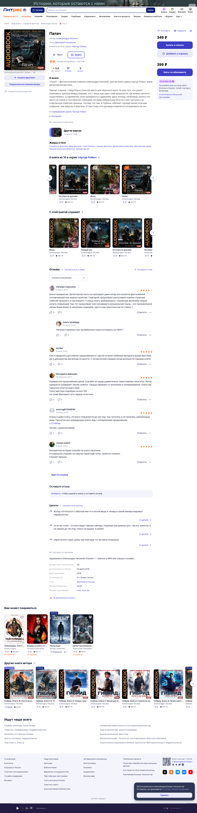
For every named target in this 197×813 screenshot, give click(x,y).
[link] (97, 287)
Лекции (136, 16)
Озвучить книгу (51, 784)
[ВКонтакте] (184, 772)
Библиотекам (50, 767)
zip (88, 590)
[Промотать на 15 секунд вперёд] (26, 808)
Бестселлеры (89, 763)
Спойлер (56, 423)
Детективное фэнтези (123, 146)
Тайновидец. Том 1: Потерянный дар (14, 646)
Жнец (93, 196)
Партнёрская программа (55, 776)
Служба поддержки (13, 776)
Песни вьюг (55, 646)
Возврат (8, 780)
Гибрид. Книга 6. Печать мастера (168, 701)
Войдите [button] (55, 493)
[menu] (68, 278)
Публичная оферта (132, 759)
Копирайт (56, 116)
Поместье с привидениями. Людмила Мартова (25, 730)
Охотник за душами (68, 196)
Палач (125, 196)
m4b (79, 590)
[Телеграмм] (178, 772)
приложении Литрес (183, 761)
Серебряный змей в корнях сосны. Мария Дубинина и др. (125, 725)
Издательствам (51, 759)
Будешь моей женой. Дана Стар (114, 734)
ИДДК (79, 586)
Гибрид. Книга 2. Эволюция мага (105, 701)
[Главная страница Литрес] (14, 10)
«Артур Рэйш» (79, 46)
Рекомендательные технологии (138, 774)
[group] (101, 288)
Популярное (51, 16)
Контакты (8, 763)
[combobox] (96, 10)
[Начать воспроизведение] (18, 808)
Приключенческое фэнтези (62, 149)
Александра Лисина (68, 199)
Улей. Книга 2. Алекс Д (14, 742)
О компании (9, 759)
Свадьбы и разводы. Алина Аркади (19, 725)
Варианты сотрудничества (56, 772)
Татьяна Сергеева (35, 648)
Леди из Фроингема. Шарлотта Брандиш (118, 730)
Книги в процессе (122, 16)
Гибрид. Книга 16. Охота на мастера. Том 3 (19, 701)
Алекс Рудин (10, 648)
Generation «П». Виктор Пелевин (18, 734)
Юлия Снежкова (57, 648)
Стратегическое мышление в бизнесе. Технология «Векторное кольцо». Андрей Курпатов (140, 742)
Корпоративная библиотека (57, 789)
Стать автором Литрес (54, 780)
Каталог (39, 10)
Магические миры (142, 146)
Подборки (76, 16)
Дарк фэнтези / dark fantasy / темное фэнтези (90, 146)
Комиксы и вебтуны (153, 16)
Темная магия (82, 149)
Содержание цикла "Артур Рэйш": (69, 111)
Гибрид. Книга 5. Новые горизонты (73, 701)
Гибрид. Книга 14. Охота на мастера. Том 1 (46, 701)
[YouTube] (190, 772)
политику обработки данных (175, 789)
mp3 (84, 590)
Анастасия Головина (82, 648)
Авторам (48, 763)
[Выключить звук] (172, 808)
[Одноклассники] (171, 772)
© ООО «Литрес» (98, 799)
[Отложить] (53, 168)
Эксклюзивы (104, 16)
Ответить (142, 312)
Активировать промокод (95, 759)
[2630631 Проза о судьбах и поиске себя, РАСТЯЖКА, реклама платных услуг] (98, 3)
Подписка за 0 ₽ (10, 16)
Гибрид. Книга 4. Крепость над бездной (137, 701)
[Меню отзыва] (150, 312)
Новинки (39, 16)
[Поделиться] (191, 30)
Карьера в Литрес (12, 767)
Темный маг (86, 250)
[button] (56, 69)
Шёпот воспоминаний (83, 646)
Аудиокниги (90, 16)
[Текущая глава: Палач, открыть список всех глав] (31, 808)
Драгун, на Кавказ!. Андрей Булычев (20, 738)
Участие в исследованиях (16, 772)
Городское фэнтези (58, 146)
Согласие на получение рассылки (139, 770)
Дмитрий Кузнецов (86, 582)
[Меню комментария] (150, 335)
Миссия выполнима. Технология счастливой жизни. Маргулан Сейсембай (133, 738)
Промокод (26, 16)
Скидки (64, 16)
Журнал (169, 16)
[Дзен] (165, 772)
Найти (150, 10)
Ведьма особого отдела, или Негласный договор (37, 646)
